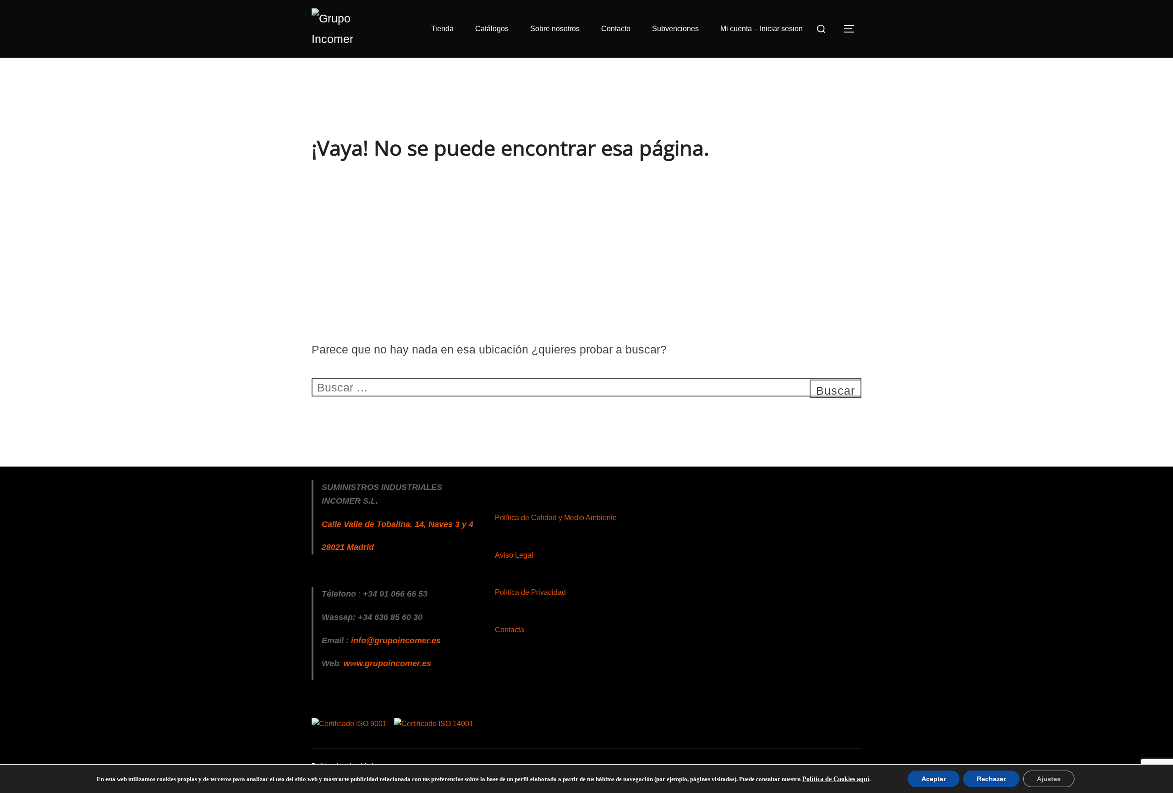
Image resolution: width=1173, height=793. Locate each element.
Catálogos (492, 29)
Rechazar (991, 778)
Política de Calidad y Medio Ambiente (556, 517)
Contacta (509, 630)
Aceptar (933, 778)
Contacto (615, 29)
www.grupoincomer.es (387, 663)
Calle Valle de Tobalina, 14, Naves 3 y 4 (397, 524)
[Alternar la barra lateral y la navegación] (852, 29)
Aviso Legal (514, 555)
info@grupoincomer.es (396, 640)
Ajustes (1049, 778)
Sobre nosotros (555, 29)
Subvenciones (675, 29)
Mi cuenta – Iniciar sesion (761, 29)
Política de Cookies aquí (835, 779)
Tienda (442, 29)
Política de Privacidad (530, 592)
